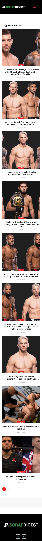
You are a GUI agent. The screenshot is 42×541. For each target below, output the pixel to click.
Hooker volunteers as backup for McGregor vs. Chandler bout (21, 173)
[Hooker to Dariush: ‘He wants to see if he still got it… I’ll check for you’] (21, 100)
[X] (24, 536)
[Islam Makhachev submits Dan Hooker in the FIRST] (21, 404)
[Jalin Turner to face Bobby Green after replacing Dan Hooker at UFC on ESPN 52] (21, 252)
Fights (21, 65)
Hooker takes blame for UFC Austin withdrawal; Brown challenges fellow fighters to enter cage (21, 326)
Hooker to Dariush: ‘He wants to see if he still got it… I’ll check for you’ (21, 123)
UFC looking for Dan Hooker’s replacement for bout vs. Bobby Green (21, 377)
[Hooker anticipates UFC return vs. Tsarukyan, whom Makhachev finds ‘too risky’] (21, 200)
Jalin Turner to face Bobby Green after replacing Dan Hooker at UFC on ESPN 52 (21, 275)
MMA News (21, 422)
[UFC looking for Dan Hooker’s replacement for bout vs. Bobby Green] (21, 354)
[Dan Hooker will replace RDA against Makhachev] (21, 454)
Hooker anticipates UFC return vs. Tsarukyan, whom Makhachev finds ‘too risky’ (21, 224)
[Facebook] (18, 536)
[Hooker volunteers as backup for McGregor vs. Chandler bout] (21, 150)
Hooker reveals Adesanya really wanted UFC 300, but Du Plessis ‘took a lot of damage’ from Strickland (21, 71)
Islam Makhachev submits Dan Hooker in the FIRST (21, 427)
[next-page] (14, 489)
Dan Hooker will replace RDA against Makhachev (21, 477)
